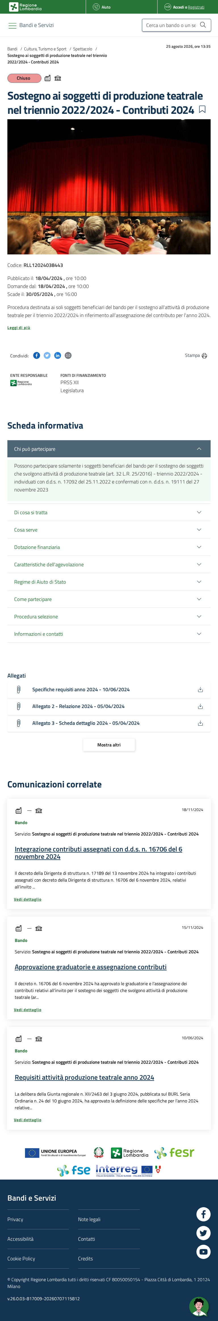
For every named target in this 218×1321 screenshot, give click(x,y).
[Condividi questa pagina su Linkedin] (57, 355)
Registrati (196, 7)
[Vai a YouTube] (203, 1251)
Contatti (86, 1239)
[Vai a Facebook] (203, 1214)
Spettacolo (82, 49)
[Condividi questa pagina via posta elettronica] (68, 355)
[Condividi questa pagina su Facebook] (36, 355)
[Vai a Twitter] (203, 1233)
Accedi (178, 7)
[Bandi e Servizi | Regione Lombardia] (25, 7)
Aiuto (106, 7)
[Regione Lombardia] (21, 382)
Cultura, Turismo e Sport (45, 49)
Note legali (89, 1219)
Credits (85, 1258)
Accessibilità (20, 1239)
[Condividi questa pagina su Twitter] (47, 355)
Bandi (12, 49)
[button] (202, 109)
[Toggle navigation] (12, 25)
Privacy (15, 1219)
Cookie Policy (21, 1258)
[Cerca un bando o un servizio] (203, 24)
